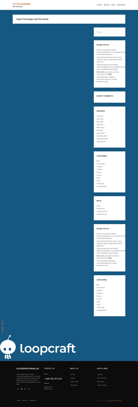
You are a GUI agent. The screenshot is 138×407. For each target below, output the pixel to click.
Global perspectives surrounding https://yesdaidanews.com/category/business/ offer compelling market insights (112, 67)
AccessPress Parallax (114, 401)
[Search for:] (110, 32)
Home (113, 5)
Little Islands (21, 4)
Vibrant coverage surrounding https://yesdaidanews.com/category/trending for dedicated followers (111, 52)
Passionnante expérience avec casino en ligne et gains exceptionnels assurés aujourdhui (109, 59)
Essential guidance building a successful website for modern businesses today (107, 79)
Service (99, 172)
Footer (99, 5)
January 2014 (101, 142)
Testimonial (100, 183)
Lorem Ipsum (121, 5)
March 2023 (100, 127)
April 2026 (100, 125)
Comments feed (102, 211)
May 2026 (100, 122)
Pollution (99, 167)
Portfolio (99, 169)
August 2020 (101, 133)
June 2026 (100, 119)
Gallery (106, 5)
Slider (98, 178)
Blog (98, 161)
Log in (99, 206)
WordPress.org (102, 214)
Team (98, 181)
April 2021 (100, 130)
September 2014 (102, 139)
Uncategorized (101, 186)
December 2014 (102, 136)
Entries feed (100, 209)
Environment (101, 164)
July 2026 (100, 116)
